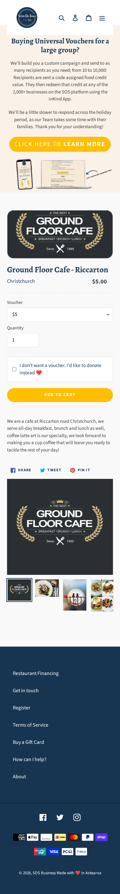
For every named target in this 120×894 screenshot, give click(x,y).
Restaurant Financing (36, 673)
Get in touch (26, 690)
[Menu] (102, 18)
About (19, 776)
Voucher (15, 302)
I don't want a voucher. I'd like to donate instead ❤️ (60, 369)
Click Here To (59, 144)
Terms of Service (30, 725)
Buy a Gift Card (28, 742)
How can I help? (29, 759)
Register (21, 707)
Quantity (15, 328)
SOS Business (44, 873)
